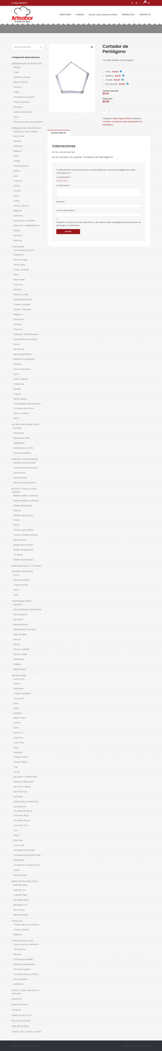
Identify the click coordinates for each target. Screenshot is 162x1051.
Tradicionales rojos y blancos (26, 924)
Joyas (15, 176)
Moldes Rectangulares (23, 549)
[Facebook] (132, 3)
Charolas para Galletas (23, 530)
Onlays (16, 200)
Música (16, 344)
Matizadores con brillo (23, 448)
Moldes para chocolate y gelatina (28, 122)
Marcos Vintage (20, 259)
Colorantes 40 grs (21, 815)
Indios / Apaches (20, 379)
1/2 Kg (16, 772)
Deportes (17, 289)
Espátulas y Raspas (21, 77)
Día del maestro (20, 399)
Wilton (16, 835)
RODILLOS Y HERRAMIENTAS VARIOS (26, 228)
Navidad (17, 141)
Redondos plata (20, 885)
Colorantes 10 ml (20, 825)
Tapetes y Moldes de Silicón (25, 534)
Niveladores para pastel (24, 97)
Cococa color (19, 845)
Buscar (40, 46)
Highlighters (19, 443)
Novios (16, 575)
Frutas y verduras (21, 269)
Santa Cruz (18, 732)
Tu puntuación (63, 177)
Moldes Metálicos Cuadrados (26, 500)
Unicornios (18, 284)
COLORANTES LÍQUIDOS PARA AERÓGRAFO (27, 857)
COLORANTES (19, 806)
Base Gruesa (19, 909)
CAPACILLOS (17, 921)
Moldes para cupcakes (23, 544)
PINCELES (17, 235)
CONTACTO (144, 14)
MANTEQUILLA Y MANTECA (25, 801)
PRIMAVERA (18, 659)
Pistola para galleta (22, 969)
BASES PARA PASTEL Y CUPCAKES (26, 566)
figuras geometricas (132, 121)
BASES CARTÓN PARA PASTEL (25, 881)
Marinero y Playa (20, 294)
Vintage (16, 161)
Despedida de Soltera (22, 299)
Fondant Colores (20, 757)
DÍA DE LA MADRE (21, 649)
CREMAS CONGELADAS (23, 781)
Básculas (17, 954)
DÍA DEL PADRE (20, 654)
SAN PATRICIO (19, 669)
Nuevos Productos (20, 1004)
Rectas (16, 525)
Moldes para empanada (23, 964)
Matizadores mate (21, 438)
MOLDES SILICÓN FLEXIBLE (25, 131)
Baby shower (19, 136)
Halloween (18, 146)
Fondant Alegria (20, 762)
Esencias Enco (19, 472)
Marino (16, 171)
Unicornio (17, 180)
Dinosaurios (18, 319)
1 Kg (15, 767)
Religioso (17, 151)
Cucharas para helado (23, 959)
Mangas (17, 67)
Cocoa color (18, 698)
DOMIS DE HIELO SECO (22, 1015)
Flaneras (17, 510)
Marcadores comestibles (24, 220)
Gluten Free (18, 742)
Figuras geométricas (122, 118)
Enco (15, 830)
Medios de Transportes (23, 359)
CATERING (16, 1010)
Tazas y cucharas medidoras (25, 944)
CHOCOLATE (19, 679)
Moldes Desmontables (23, 559)
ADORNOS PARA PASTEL (22, 571)
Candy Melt (18, 688)
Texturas (17, 87)
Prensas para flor (21, 166)
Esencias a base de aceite (24, 462)
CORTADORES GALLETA (24, 250)
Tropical (17, 394)
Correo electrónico (66, 210)
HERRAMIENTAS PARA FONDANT (26, 128)
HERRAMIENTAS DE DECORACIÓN (27, 63)
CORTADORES (18, 246)
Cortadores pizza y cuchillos (25, 974)
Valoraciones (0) (58, 133)
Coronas (17, 190)
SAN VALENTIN (20, 614)
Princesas (17, 324)
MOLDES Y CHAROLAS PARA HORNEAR (24, 490)
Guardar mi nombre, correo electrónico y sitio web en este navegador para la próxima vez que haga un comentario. (98, 224)
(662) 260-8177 (20, 3)
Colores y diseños (21, 929)
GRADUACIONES (20, 624)
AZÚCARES (18, 796)
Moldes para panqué (22, 505)
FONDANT (18, 752)
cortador (107, 121)
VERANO (17, 664)
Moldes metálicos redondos (25, 495)
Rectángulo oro (20, 904)
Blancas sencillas (20, 914)
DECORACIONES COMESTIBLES (25, 424)
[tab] (58, 133)
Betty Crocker (19, 717)
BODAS (16, 644)
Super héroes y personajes (25, 339)
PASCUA (17, 639)
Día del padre (19, 264)
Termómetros (19, 949)
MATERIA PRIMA (19, 675)
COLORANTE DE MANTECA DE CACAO (26, 867)
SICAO (16, 708)
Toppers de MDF (20, 585)
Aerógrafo (18, 107)
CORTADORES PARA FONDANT (27, 404)
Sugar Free (18, 737)
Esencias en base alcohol (24, 482)
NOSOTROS (65, 14)
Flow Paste (18, 840)
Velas (15, 595)
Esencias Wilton (20, 477)
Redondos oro (19, 890)
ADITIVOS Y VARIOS (22, 786)
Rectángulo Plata (20, 900)
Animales (17, 364)
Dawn (16, 727)
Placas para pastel (21, 580)
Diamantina (18, 433)
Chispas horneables (22, 693)
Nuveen (16, 683)
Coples (16, 92)
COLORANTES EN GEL (23, 811)
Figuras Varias (19, 539)
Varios (16, 117)
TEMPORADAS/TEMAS (22, 601)
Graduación (18, 254)
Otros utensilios (20, 979)
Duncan (16, 722)
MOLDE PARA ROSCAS (23, 515)
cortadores (117, 121)
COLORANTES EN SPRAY (24, 850)
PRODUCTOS (128, 14)
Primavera (18, 329)
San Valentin (19, 349)
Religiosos (18, 314)
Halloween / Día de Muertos (25, 334)
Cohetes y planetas (21, 304)
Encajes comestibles (22, 453)
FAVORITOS (17, 999)
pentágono (108, 124)
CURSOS (80, 14)
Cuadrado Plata (20, 895)
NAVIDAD (17, 604)
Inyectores (18, 215)
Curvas (16, 520)
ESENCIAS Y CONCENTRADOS (25, 459)
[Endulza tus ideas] (22, 14)
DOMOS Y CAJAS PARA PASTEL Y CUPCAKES (26, 992)
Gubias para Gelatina (22, 112)
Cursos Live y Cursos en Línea (103, 14)
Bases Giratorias (20, 82)
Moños (16, 185)
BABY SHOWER (20, 634)
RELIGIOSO (18, 619)
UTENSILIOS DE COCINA (22, 940)
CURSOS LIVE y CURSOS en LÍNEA (26, 1031)
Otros (16, 703)
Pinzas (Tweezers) (21, 102)
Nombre (60, 201)
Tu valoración (63, 185)
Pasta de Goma (20, 875)
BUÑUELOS (18, 984)
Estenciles (17, 240)
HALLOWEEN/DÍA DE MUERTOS (27, 609)
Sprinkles (17, 428)
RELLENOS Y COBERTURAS (25, 776)
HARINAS (17, 713)
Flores (16, 156)
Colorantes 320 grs (21, 820)
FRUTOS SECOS (20, 791)
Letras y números (21, 205)
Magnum (17, 210)
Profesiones (18, 384)
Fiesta (16, 274)
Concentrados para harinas (25, 467)
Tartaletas (18, 554)
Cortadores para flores (23, 408)
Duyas (16, 72)
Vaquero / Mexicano (22, 309)
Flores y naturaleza (21, 369)
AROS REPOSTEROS (20, 1026)
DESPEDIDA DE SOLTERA (24, 629)
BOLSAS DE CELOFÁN (21, 1021)
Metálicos (17, 934)
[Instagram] (137, 3)
